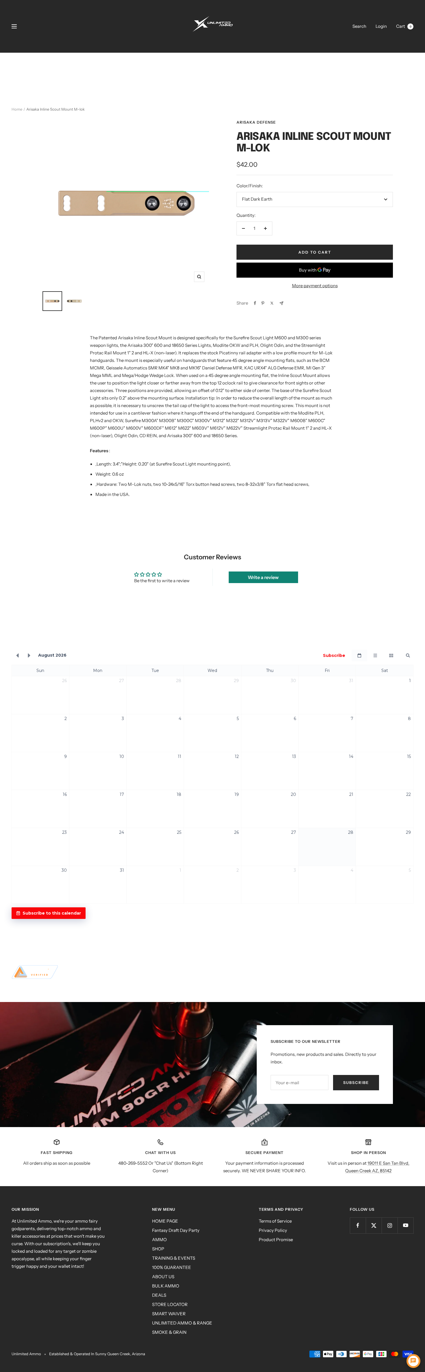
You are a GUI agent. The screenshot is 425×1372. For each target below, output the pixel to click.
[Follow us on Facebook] (358, 1225)
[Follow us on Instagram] (390, 1225)
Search (359, 26)
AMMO (159, 1239)
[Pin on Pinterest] (262, 303)
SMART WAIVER (169, 1313)
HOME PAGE (165, 1221)
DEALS (159, 1295)
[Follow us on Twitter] (374, 1225)
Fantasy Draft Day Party (175, 1230)
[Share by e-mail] (281, 303)
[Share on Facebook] (255, 303)
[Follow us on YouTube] (405, 1225)
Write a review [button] (263, 577)
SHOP (158, 1249)
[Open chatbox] (413, 1361)
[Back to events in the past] (17, 655)
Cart (403, 26)
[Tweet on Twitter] (271, 303)
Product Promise (276, 1239)
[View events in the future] (29, 655)
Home (17, 109)
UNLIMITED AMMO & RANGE (182, 1323)
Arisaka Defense (256, 122)
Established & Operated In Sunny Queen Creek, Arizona (97, 1353)
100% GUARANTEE (171, 1267)
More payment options (315, 285)
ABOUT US (163, 1276)
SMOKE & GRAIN (169, 1332)
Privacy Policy (273, 1230)
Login (381, 26)
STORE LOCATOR (170, 1304)
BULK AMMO (165, 1286)
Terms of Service (275, 1221)
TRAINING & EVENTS (173, 1258)
